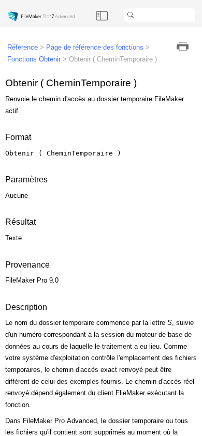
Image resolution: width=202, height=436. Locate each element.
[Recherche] (199, 15)
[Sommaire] (102, 15)
